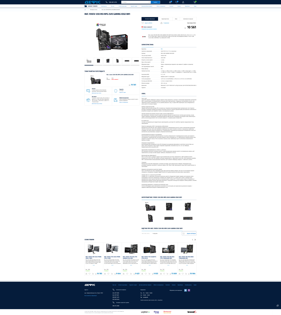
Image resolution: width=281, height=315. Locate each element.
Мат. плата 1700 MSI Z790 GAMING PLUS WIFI (130, 257)
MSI (162, 49)
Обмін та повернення (161, 6)
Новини (179, 6)
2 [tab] (98, 65)
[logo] (85, 9)
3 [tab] (107, 65)
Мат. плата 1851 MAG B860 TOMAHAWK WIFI (186, 257)
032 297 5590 (116, 293)
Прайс (195, 6)
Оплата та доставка (122, 6)
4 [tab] (116, 65)
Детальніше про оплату (96, 93)
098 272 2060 (116, 306)
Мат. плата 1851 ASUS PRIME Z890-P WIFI (93, 257)
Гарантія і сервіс (134, 6)
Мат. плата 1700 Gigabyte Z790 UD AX (149, 257)
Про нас (112, 6)
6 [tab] (135, 65)
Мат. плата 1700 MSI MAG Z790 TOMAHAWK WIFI (167, 257)
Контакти (171, 6)
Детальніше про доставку (97, 103)
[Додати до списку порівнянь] (86, 273)
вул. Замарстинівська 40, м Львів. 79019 (94, 293)
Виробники (187, 6)
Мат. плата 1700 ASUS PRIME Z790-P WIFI (112, 257)
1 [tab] (89, 65)
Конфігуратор (104, 6)
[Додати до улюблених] (89, 273)
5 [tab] (125, 65)
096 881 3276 (116, 297)
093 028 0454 (116, 299)
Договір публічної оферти (147, 6)
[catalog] (92, 6)
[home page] (90, 285)
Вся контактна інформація (91, 295)
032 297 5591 (116, 295)
